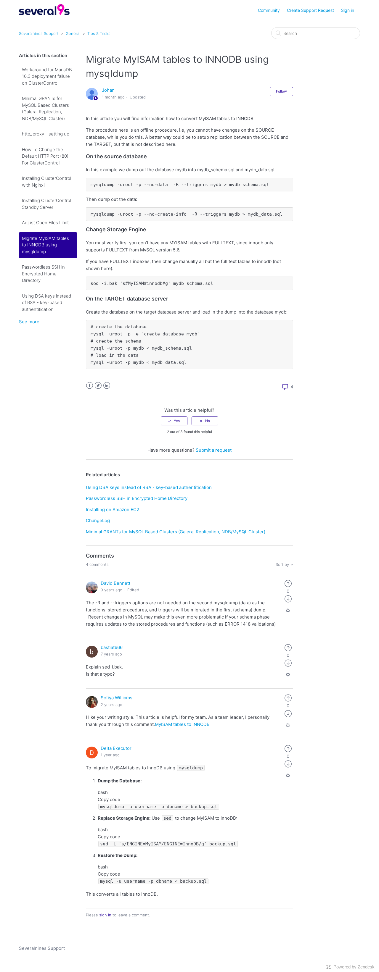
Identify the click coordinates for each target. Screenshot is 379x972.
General (73, 33)
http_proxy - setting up (45, 134)
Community (269, 10)
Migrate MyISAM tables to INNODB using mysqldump (45, 244)
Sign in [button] (347, 10)
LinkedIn (106, 385)
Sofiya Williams (116, 697)
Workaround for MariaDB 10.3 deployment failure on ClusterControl (47, 76)
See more (29, 321)
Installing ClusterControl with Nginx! (46, 181)
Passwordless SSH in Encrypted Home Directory (43, 273)
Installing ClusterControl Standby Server (46, 204)
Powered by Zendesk (354, 966)
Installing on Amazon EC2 (112, 509)
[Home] (44, 13)
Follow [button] (281, 91)
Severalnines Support (39, 33)
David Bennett (115, 583)
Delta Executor (116, 748)
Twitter (98, 385)
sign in (105, 915)
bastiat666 (112, 647)
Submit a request (214, 450)
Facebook (89, 385)
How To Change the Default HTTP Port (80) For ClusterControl (45, 156)
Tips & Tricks (98, 33)
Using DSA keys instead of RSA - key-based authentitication (46, 302)
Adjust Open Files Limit (45, 222)
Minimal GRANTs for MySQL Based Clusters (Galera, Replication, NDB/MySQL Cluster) (45, 108)
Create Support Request (310, 10)
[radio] (174, 420)
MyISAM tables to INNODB (182, 724)
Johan (108, 90)
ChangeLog (98, 520)
